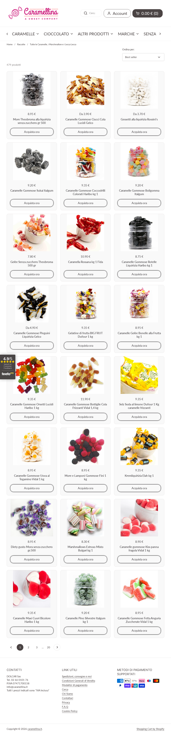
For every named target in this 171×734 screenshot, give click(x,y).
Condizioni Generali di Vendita (78, 680)
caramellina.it (35, 728)
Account (120, 13)
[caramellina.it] (33, 13)
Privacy (66, 702)
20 (49, 647)
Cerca (65, 689)
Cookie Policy (69, 710)
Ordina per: (128, 49)
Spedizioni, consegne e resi (77, 676)
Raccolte (21, 44)
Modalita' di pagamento (75, 684)
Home (10, 44)
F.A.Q (65, 706)
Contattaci (67, 697)
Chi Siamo (67, 693)
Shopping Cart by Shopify (150, 728)
